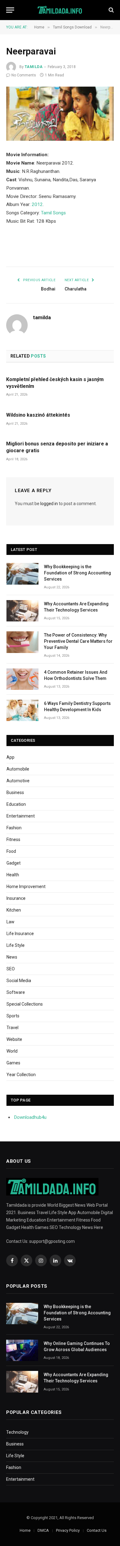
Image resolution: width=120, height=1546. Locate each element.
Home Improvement (26, 886)
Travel (12, 1027)
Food (11, 851)
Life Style (15, 945)
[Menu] (10, 10)
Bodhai (48, 288)
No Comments (23, 75)
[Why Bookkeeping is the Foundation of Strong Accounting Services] (22, 573)
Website (14, 1039)
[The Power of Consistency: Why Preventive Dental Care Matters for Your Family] (22, 642)
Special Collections (24, 1004)
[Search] (110, 10)
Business (15, 792)
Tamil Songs (53, 213)
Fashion (14, 827)
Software (15, 992)
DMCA (43, 1530)
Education (16, 804)
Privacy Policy (68, 1530)
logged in (49, 503)
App (10, 757)
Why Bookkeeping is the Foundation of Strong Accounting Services (77, 573)
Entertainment (20, 816)
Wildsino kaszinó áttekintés (38, 415)
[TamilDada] (60, 10)
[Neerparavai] (60, 114)
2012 (37, 204)
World (12, 1051)
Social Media (18, 980)
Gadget (13, 863)
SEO (10, 968)
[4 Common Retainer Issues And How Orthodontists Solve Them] (22, 679)
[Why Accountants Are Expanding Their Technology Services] (22, 610)
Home (25, 1530)
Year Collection (21, 1074)
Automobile (17, 769)
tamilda (33, 67)
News (11, 957)
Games (13, 1062)
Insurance (16, 898)
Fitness (13, 839)
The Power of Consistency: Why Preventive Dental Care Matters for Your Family (78, 641)
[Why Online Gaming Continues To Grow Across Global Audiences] (22, 1350)
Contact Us (96, 1530)
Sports (12, 1015)
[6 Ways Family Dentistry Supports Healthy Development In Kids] (22, 710)
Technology (17, 1432)
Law (10, 921)
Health (12, 874)
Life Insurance (20, 933)
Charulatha (75, 288)
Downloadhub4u (30, 1117)
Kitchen (13, 910)
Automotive (18, 780)
